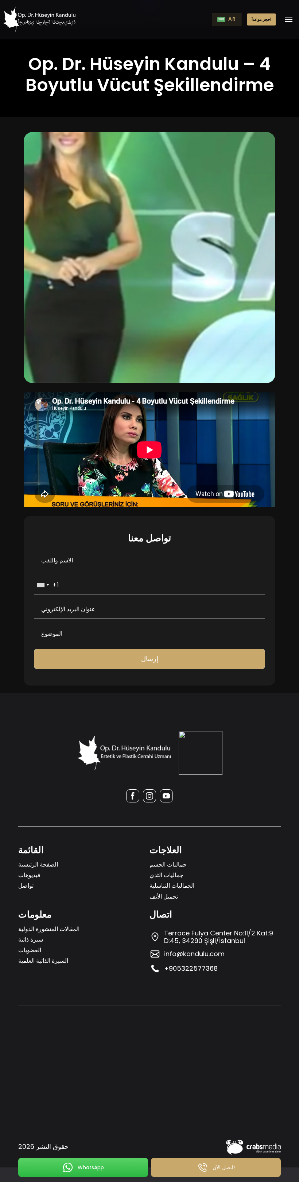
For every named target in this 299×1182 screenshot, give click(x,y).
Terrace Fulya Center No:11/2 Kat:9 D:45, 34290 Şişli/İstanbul (218, 937)
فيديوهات (29, 875)
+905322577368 (191, 968)
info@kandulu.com (194, 953)
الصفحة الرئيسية (38, 864)
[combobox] (42, 585)
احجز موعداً (261, 19)
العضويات (29, 950)
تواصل (26, 885)
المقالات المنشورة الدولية (48, 929)
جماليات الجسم (168, 864)
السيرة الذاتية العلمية (43, 961)
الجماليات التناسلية (172, 885)
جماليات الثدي (166, 875)
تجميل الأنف (164, 896)
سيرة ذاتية (30, 939)
